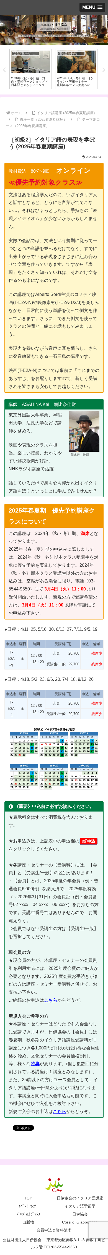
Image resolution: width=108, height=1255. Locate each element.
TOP (28, 1198)
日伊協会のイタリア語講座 (80, 1198)
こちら (59, 1111)
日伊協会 (80, 1214)
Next (104, 70)
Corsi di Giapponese (80, 1222)
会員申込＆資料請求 (54, 1230)
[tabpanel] (30, 69)
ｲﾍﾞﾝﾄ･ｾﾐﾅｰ (28, 1206)
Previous (4, 70)
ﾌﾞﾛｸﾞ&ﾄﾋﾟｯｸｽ (28, 1214)
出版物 (28, 1222)
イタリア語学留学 (80, 1206)
